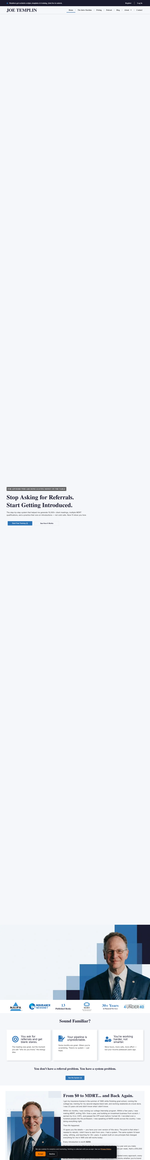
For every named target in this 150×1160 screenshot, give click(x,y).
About (126, 10)
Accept (40, 1154)
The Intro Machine (85, 10)
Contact (139, 10)
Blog (118, 10)
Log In (139, 3)
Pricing (99, 10)
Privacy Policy (106, 1149)
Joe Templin (22, 10)
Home (71, 10)
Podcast (109, 10)
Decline (52, 1154)
